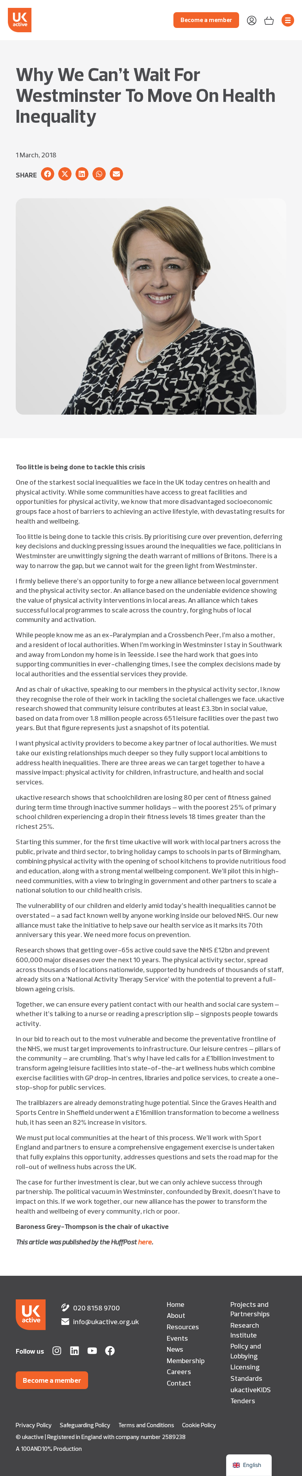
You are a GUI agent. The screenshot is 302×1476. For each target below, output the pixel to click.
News (175, 1349)
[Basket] (269, 20)
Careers (179, 1371)
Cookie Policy (199, 1425)
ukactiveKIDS (250, 1389)
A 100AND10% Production (49, 1448)
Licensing (245, 1366)
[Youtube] (92, 1351)
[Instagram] (57, 1351)
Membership (185, 1360)
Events (177, 1338)
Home (175, 1304)
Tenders (242, 1400)
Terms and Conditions (146, 1425)
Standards (246, 1378)
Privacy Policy (34, 1425)
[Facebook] (110, 1351)
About (176, 1315)
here (145, 1241)
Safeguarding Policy (85, 1425)
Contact (179, 1382)
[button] (47, 174)
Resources (183, 1326)
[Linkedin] (74, 1351)
